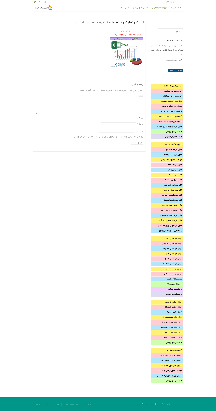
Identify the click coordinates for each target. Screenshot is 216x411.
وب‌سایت (139, 130)
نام (141, 118)
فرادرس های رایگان (140, 7)
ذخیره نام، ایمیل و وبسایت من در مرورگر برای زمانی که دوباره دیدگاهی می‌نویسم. (107, 136)
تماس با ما (124, 7)
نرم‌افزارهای (172, 317)
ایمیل (140, 124)
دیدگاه (140, 96)
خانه (181, 2)
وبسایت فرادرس (169, 2)
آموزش (173, 302)
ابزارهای (172, 337)
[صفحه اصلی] (44, 7)
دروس (174, 238)
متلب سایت (176, 7)
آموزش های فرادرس (160, 7)
